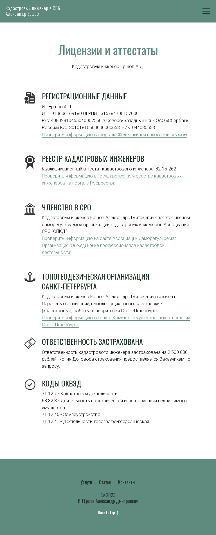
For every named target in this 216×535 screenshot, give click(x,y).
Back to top (106, 512)
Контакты (126, 482)
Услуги (86, 482)
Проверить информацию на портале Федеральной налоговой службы (114, 134)
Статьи (105, 482)
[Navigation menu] (206, 11)
